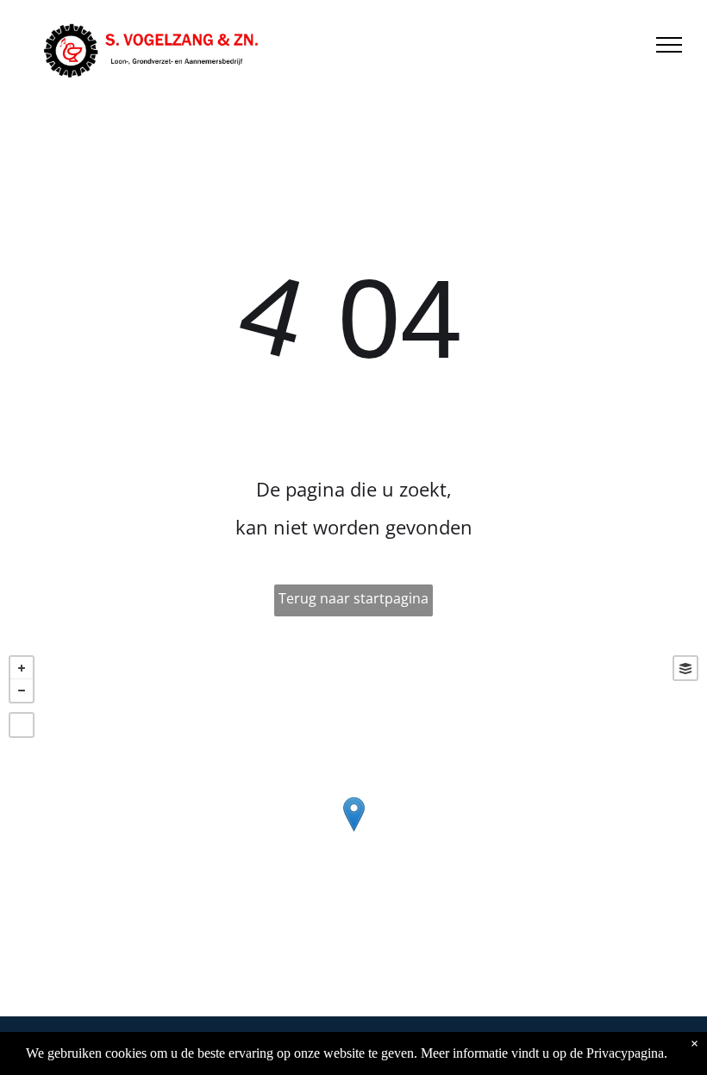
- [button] (21, 690)
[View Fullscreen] (21, 725)
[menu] (669, 44)
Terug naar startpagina (353, 598)
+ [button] (21, 668)
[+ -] (353, 831)
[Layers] (685, 668)
